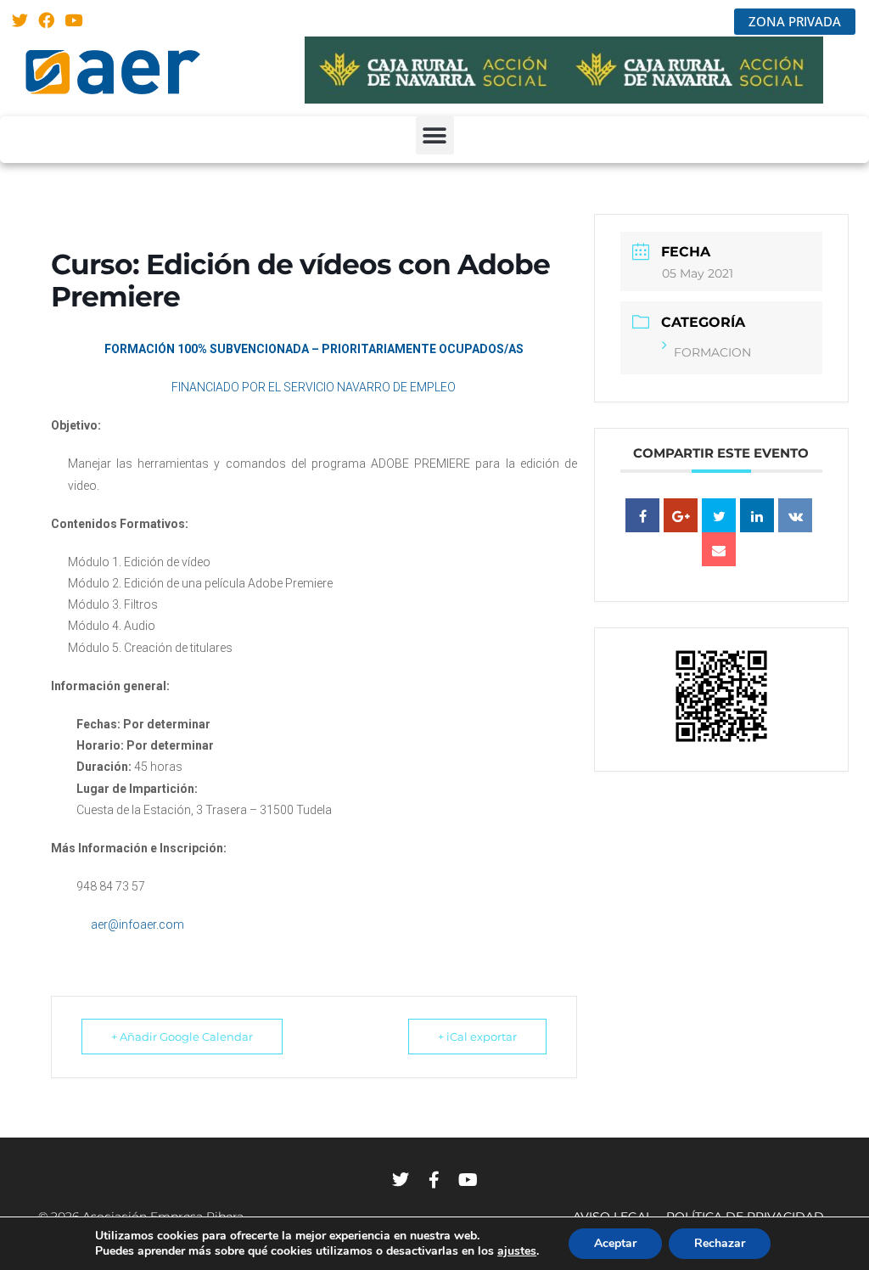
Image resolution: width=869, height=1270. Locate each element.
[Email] (719, 549)
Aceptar (615, 1243)
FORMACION (712, 352)
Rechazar (719, 1243)
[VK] (795, 515)
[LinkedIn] (757, 515)
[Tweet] (719, 515)
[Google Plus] (681, 515)
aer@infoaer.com (136, 924)
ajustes (516, 1251)
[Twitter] (19, 19)
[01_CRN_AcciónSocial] (564, 99)
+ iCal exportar (477, 1036)
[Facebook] (47, 19)
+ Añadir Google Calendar (182, 1036)
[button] (435, 135)
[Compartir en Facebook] (642, 515)
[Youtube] (73, 19)
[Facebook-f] (434, 1180)
